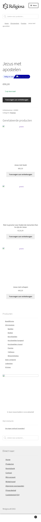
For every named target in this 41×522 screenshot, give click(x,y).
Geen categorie (10, 360)
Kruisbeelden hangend (16, 340)
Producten (10, 464)
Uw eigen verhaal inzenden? (15, 428)
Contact (9, 473)
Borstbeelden (12, 337)
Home (7, 23)
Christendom (14, 23)
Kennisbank (10, 468)
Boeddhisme (9, 321)
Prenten (23, 23)
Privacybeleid (11, 490)
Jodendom (9, 363)
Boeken (10, 333)
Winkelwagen (31, 516)
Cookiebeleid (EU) (12, 495)
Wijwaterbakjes (13, 356)
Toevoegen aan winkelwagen (16, 100)
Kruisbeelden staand (15, 344)
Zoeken (20, 518)
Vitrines (8, 367)
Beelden (10, 329)
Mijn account (10, 477)
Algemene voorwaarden (15, 486)
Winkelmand (10, 481)
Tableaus (11, 352)
